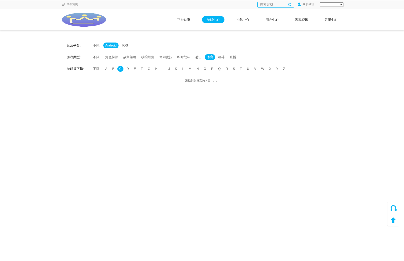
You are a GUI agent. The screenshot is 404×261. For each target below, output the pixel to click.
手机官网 (72, 4)
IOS (125, 45)
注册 (311, 4)
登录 (305, 4)
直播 (233, 57)
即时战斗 (183, 57)
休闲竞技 (165, 57)
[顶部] (393, 220)
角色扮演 (111, 57)
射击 (198, 57)
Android (111, 45)
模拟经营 (147, 57)
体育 (210, 57)
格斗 (221, 57)
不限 (96, 45)
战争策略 (129, 57)
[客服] (393, 208)
